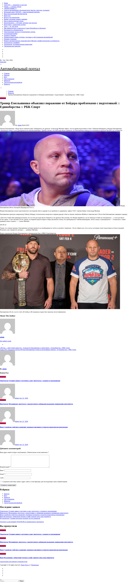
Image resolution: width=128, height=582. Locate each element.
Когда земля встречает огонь (13, 21)
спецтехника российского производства (13, 561)
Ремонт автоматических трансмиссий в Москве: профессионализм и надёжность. (32, 41)
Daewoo (6, 75)
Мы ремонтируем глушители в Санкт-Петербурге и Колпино (25, 28)
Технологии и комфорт (12, 42)
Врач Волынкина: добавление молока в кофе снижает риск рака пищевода (25, 516)
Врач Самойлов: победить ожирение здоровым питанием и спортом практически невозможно (34, 427)
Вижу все (7, 15)
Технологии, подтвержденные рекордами (18, 44)
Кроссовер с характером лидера (15, 24)
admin (20, 125)
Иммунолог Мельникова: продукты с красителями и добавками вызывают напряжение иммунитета (36, 404)
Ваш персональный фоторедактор (15, 14)
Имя (2, 470)
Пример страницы (10, 39)
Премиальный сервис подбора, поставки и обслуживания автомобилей (28, 37)
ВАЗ (5, 77)
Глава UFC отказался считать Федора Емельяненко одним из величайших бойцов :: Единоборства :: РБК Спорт (38, 349)
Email (2, 474)
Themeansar (35, 565)
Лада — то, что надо (11, 26)
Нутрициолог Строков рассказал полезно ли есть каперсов (20, 518)
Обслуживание (9, 79)
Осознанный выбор (10, 33)
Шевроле (7, 80)
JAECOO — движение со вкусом (15, 5)
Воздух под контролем (11, 17)
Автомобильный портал (20, 68)
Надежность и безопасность (13, 30)
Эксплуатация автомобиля (13, 82)
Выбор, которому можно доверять (15, 19)
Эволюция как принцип (12, 46)
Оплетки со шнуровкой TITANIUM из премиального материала (22, 522)
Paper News (25, 565)
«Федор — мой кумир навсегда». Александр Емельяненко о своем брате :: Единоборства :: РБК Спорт (35, 348)
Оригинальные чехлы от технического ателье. (20, 32)
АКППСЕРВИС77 (10, 8)
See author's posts (5, 341)
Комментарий (5, 467)
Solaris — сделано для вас (12, 6)
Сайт (1, 478)
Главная (6, 73)
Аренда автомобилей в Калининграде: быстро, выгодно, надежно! (27, 10)
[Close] (1, 579)
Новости (7, 84)
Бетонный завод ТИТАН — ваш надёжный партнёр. (22, 12)
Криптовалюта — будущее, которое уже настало (20, 23)
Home (6, 3)
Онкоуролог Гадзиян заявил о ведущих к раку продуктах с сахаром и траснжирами (30, 381)
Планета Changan (10, 35)
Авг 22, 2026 (23, 398)
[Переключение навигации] (1, 64)
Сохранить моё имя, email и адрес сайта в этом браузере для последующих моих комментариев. (35, 481)
